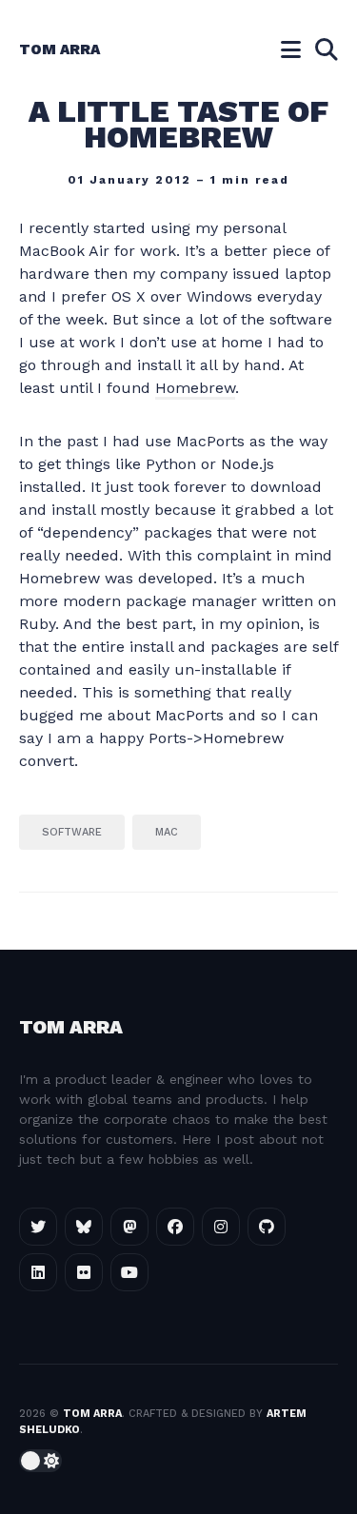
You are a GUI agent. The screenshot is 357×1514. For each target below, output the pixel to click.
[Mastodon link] (129, 1227)
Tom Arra (59, 49)
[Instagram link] (221, 1227)
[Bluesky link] (84, 1227)
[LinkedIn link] (38, 1272)
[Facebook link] (175, 1227)
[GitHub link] (267, 1227)
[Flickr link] (84, 1272)
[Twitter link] (38, 1227)
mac (166, 832)
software (72, 832)
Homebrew (195, 388)
